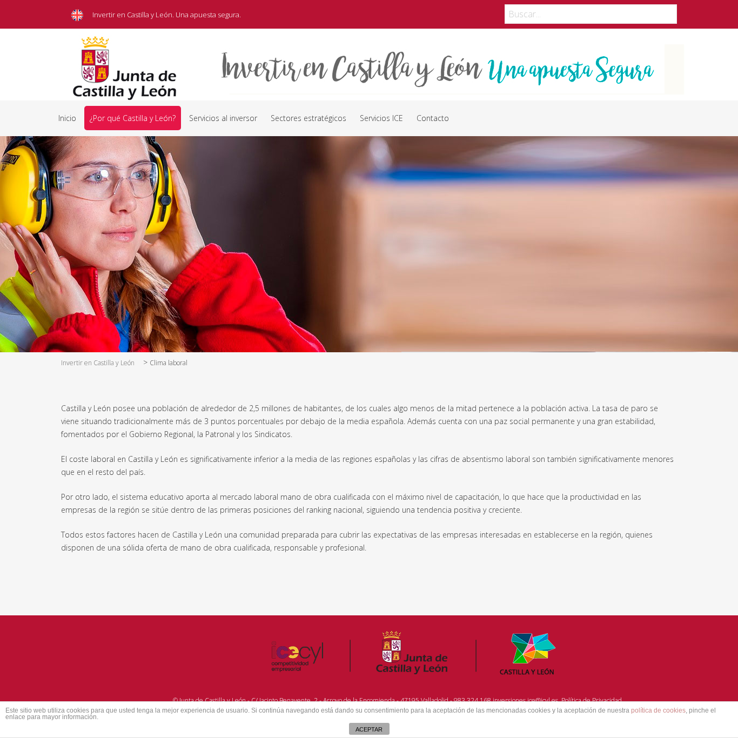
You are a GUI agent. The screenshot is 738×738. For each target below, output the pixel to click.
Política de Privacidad (591, 700)
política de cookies (658, 710)
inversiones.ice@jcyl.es (525, 700)
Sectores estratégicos (308, 118)
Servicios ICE (381, 118)
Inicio (67, 118)
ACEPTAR (369, 729)
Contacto (433, 118)
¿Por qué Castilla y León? (133, 118)
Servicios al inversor (223, 118)
